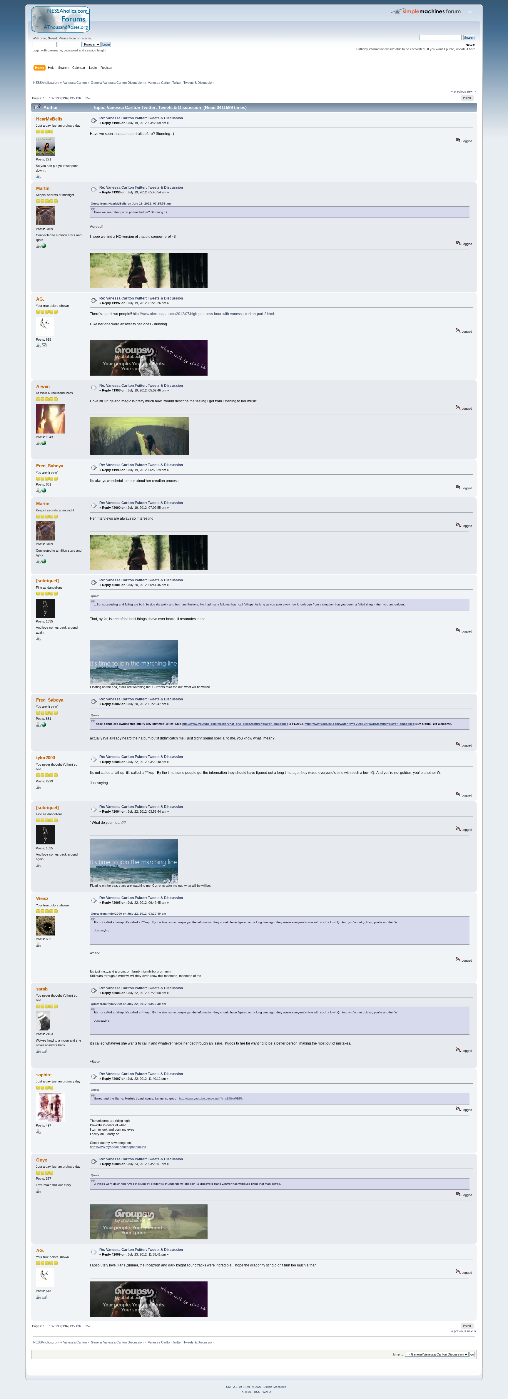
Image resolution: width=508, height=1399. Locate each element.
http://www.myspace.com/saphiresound (118, 1147)
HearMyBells (49, 118)
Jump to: (398, 1354)
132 (51, 98)
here (472, 49)
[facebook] (43, 444)
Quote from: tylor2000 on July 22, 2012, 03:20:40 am (128, 913)
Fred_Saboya (49, 465)
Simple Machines (274, 1386)
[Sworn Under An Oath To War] (43, 247)
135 (72, 98)
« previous (458, 91)
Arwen (43, 386)
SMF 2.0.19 (234, 1386)
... (47, 98)
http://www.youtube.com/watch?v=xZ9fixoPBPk (211, 1098)
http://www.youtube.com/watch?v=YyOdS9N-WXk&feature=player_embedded (360, 723)
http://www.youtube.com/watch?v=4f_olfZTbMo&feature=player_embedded (235, 723)
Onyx (41, 1159)
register (86, 38)
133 (58, 98)
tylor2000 (45, 757)
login (72, 38)
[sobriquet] (47, 580)
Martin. (43, 188)
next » (471, 91)
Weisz (42, 898)
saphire (43, 1074)
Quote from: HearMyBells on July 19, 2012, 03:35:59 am (131, 203)
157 (88, 98)
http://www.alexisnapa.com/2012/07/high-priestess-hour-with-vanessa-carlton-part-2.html (203, 314)
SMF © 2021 (253, 1386)
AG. (40, 299)
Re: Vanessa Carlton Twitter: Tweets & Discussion (141, 118)
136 (78, 98)
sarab (42, 988)
